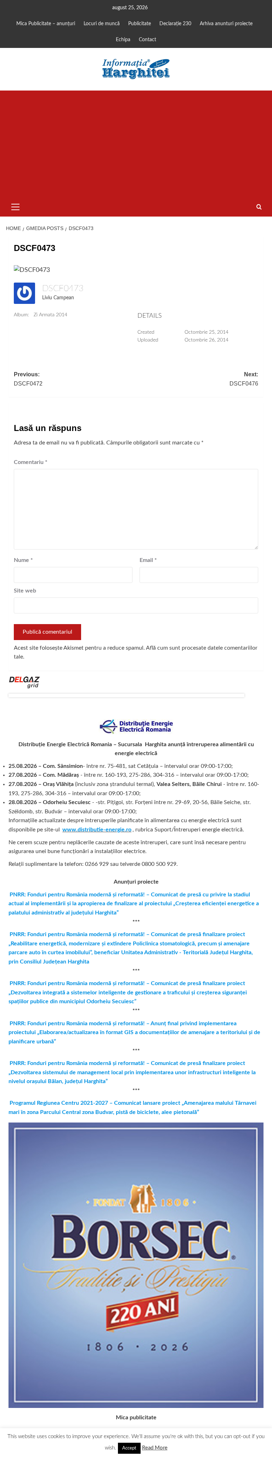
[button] (15, 206)
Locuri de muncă (102, 23)
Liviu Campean (58, 297)
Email (148, 560)
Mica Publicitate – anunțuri (45, 23)
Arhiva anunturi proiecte (226, 23)
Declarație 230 (175, 23)
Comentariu (30, 462)
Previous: (28, 379)
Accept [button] (129, 1448)
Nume (23, 560)
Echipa (123, 39)
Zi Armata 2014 (50, 314)
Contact (147, 39)
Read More (155, 1448)
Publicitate (139, 23)
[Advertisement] (136, 143)
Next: (244, 379)
